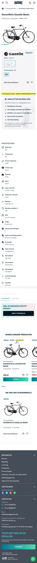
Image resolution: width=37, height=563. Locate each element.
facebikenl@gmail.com (10, 514)
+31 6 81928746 (10, 505)
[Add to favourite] (32, 82)
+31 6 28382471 (10, 508)
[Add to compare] (28, 82)
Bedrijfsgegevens (8, 478)
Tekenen (18, 547)
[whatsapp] (14, 493)
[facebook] (3, 493)
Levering (5, 465)
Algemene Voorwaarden (10, 481)
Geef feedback (18, 313)
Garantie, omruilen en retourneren (14, 474)
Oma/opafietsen (11, 8)
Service (4, 458)
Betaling (5, 462)
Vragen (15, 298)
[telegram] (7, 493)
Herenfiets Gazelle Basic (15, 422)
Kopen (15, 379)
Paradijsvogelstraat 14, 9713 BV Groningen (17, 527)
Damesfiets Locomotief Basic (14, 365)
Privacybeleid (7, 471)
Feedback (6, 298)
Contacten (5, 468)
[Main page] (18, 2)
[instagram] (10, 493)
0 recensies (14, 18)
